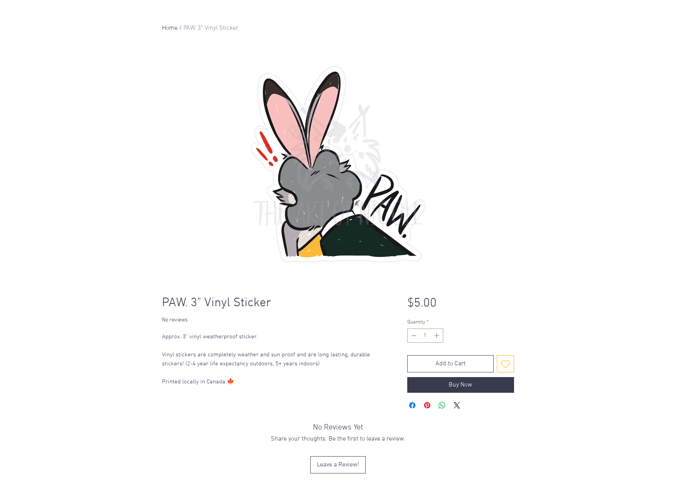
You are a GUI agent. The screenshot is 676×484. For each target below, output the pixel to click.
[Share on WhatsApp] (442, 405)
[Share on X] (457, 405)
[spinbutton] (425, 335)
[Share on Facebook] (412, 405)
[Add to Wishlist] (505, 363)
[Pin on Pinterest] (427, 405)
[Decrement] (413, 335)
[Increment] (437, 335)
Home (170, 28)
